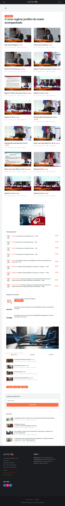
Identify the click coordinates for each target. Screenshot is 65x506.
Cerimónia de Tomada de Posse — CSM (27, 236)
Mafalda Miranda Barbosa (21, 378)
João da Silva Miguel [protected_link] (14, 45)
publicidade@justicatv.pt (48, 459)
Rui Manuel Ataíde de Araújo (22, 359)
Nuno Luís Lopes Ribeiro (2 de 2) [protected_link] (17, 169)
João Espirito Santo (19, 365)
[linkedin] (10, 485)
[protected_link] (18, 35)
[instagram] (7, 485)
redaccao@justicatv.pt (46, 457)
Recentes (32, 354)
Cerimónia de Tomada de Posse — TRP (26, 254)
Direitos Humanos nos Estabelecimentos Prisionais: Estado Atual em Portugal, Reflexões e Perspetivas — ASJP (31, 279)
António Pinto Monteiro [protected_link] (15, 69)
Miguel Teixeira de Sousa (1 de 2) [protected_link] (47, 69)
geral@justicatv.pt (42, 463)
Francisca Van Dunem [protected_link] (43, 45)
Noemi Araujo (18, 371)
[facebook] (4, 485)
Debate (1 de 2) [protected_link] (41, 93)
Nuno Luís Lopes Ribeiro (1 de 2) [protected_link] (46, 143)
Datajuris (29, 502)
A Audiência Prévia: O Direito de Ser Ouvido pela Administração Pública (34, 418)
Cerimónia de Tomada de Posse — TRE (26, 242)
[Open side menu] (4, 2)
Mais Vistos (14, 354)
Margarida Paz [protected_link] (41, 169)
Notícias (51, 354)
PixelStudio (41, 502)
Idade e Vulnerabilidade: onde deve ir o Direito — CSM (33, 266)
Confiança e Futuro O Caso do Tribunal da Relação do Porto (25, 424)
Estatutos (36, 499)
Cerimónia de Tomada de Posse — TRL (26, 248)
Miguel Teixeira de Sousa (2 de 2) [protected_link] (18, 93)
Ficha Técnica (29, 499)
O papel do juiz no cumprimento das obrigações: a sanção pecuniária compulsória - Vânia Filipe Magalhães (34, 439)
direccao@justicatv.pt (46, 461)
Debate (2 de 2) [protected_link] (12, 117)
